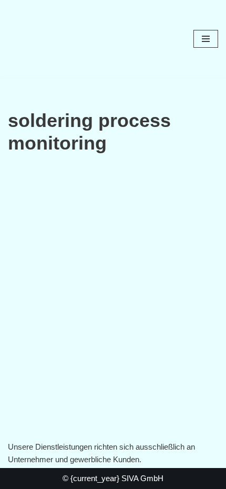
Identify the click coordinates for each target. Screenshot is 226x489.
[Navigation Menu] (205, 39)
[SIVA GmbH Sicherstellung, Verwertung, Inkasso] (39, 38)
